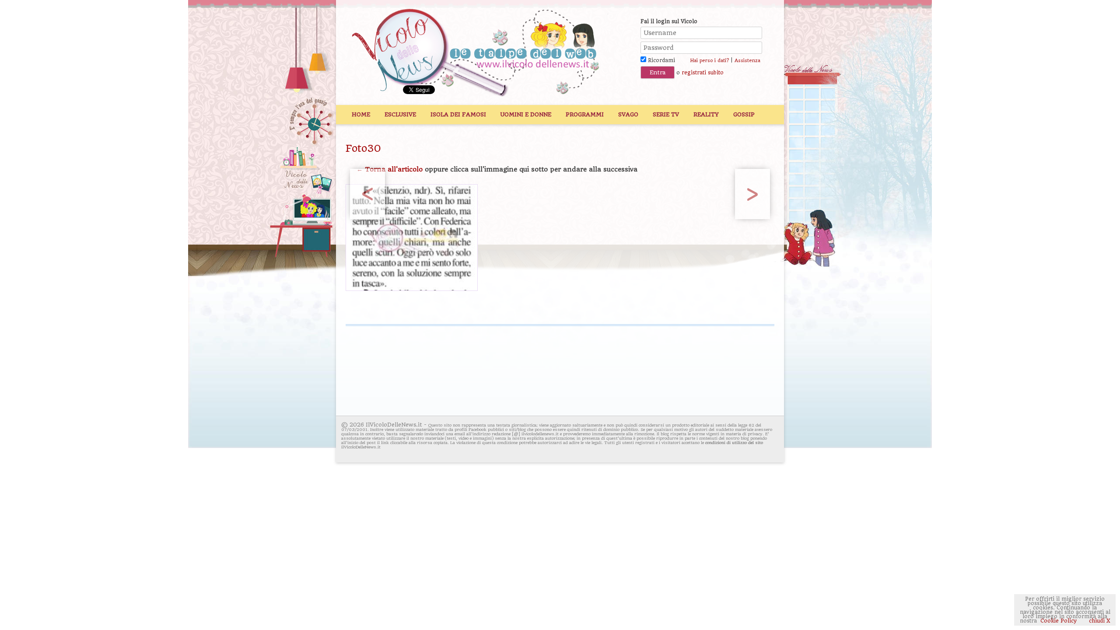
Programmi (585, 114)
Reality (706, 114)
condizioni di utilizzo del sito (734, 442)
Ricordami (660, 60)
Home (361, 114)
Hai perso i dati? (709, 60)
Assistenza (747, 60)
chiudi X (1098, 621)
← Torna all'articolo (390, 169)
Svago (628, 114)
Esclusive (400, 114)
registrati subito (703, 73)
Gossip (744, 114)
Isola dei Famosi (458, 114)
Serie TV (666, 114)
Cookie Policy (1058, 621)
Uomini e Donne (525, 114)
